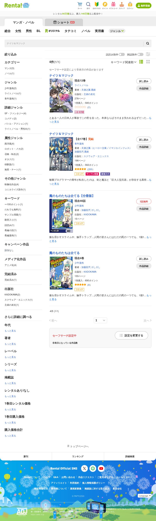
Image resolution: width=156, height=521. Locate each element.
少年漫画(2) (11, 88)
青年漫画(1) (11, 98)
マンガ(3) (9, 68)
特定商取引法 (41, 488)
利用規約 (74, 482)
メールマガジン (124, 477)
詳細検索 (130, 456)
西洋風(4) (9, 143)
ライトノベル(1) (13, 93)
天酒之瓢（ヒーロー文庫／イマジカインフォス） (106, 147)
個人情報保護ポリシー (93, 482)
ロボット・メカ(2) (14, 148)
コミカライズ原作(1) (15, 189)
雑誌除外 (132, 54)
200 (90, 169)
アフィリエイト (59, 482)
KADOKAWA (90, 214)
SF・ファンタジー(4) (15, 113)
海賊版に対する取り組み (97, 488)
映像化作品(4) (12, 184)
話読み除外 (112, 54)
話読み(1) (9, 225)
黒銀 (93, 89)
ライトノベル (81, 85)
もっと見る (10, 330)
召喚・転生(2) (12, 154)
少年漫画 (79, 205)
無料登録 (145, 5)
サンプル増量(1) (13, 214)
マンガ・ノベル (23, 22)
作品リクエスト (86, 477)
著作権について (59, 488)
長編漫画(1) (11, 235)
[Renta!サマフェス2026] (25, 5)
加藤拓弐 (79, 151)
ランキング (78, 456)
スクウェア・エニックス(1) (19, 299)
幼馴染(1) (9, 164)
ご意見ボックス (105, 477)
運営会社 (117, 488)
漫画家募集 (75, 488)
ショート (65, 22)
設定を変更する (134, 335)
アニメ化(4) (11, 264)
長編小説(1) (11, 230)
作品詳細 (143, 88)
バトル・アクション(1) (16, 123)
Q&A (55, 477)
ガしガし (95, 209)
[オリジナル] (52, 31)
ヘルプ (46, 477)
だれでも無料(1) (13, 209)
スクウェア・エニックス (96, 156)
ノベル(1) (9, 73)
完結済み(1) (11, 279)
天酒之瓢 (86, 89)
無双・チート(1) (13, 169)
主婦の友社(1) (12, 304)
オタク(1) (9, 159)
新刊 (26, 456)
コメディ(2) (11, 118)
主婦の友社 (89, 94)
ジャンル (115, 31)
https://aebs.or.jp (37, 514)
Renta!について (32, 477)
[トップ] (13, 5)
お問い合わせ (68, 477)
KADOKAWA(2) (12, 294)
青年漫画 (79, 143)
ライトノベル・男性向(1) (17, 128)
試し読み (143, 81)
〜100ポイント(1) (14, 204)
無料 (144, 201)
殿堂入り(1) (11, 219)
